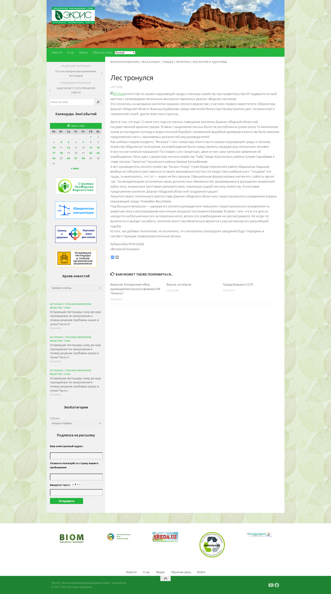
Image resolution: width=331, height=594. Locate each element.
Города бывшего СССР (238, 284)
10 (53, 147)
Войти (201, 571)
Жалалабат (151, 61)
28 (83, 158)
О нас (70, 52)
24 (53, 158)
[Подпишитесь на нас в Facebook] (276, 584)
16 (98, 147)
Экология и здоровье (209, 61)
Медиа (83, 52)
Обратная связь (102, 52)
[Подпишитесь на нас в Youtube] (270, 584)
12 (68, 147)
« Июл (75, 168)
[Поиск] (98, 102)
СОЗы (67, 307)
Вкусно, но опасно (179, 284)
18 (61, 152)
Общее (168, 61)
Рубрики (55, 418)
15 (90, 147)
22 (90, 152)
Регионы (183, 61)
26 (68, 158)
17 (53, 152)
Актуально (56, 304)
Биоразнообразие (124, 61)
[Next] (124, 539)
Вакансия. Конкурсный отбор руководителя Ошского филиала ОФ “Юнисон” (135, 289)
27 (75, 158)
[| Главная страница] (73, 15)
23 (98, 152)
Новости (57, 52)
